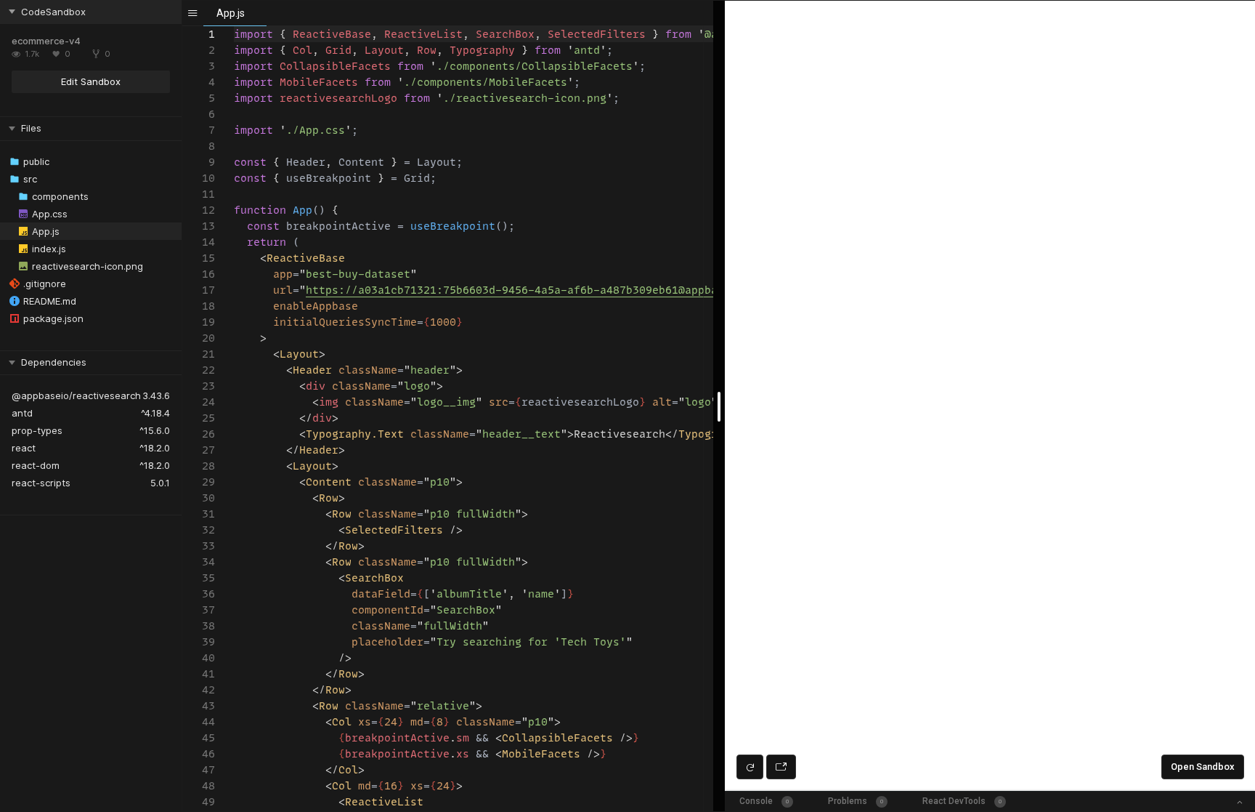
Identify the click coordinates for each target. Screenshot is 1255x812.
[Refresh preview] (749, 767)
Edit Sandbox (91, 81)
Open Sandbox (1203, 766)
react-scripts (41, 483)
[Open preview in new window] (781, 767)
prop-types (37, 430)
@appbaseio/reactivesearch (76, 395)
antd (22, 413)
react (24, 448)
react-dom (36, 465)
